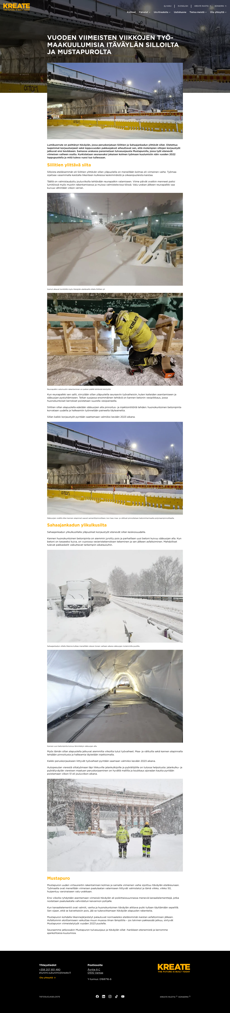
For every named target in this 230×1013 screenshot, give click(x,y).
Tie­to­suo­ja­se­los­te (49, 997)
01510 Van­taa (95, 972)
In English (183, 6)
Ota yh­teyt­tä (46, 977)
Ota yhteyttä (217, 12)
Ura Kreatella (161, 12)
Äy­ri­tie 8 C (94, 969)
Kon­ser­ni (183, 997)
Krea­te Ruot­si (167, 997)
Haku (168, 6)
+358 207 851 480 (49, 969)
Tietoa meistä (197, 12)
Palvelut (143, 12)
